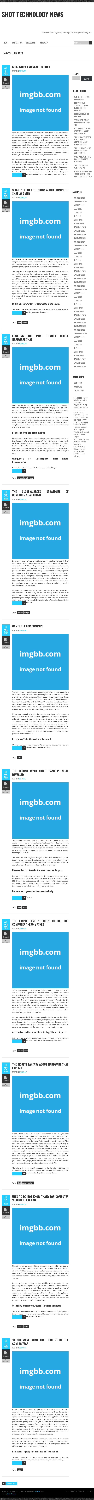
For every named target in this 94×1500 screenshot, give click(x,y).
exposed (24, 1183)
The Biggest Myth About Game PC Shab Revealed (40, 773)
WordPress (37, 1491)
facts (76, 417)
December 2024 (80, 234)
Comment (6, 83)
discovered (77, 410)
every (83, 410)
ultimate (81, 451)
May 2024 (77, 260)
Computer (22, 630)
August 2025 (79, 205)
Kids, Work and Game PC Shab (31, 67)
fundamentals (83, 417)
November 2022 (80, 326)
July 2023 (78, 296)
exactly (76, 412)
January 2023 (79, 318)
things (76, 449)
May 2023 (77, 304)
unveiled (77, 454)
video (77, 456)
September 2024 (80, 245)
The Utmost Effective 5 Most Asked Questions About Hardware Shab (82, 141)
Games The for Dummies (27, 626)
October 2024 (79, 241)
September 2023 (80, 289)
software (20, 1470)
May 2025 (77, 216)
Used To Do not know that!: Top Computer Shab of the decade (40, 1198)
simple (26, 1051)
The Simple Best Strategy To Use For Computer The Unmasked (40, 922)
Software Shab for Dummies (81, 115)
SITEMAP (44, 42)
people (84, 427)
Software (22, 71)
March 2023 (79, 311)
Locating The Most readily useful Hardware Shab (40, 337)
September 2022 (80, 333)
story (87, 439)
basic (75, 402)
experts (82, 412)
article (76, 400)
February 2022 (80, 359)
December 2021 (80, 366)
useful (31, 478)
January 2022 (79, 362)
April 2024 (78, 263)
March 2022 (79, 355)
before (80, 402)
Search (75, 74)
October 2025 (79, 197)
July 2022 (78, 340)
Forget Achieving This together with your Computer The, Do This (83, 174)
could (76, 407)
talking (84, 442)
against (85, 398)
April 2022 (78, 351)
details (85, 407)
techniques (77, 444)
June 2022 (78, 344)
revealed (24, 907)
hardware (20, 478)
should (82, 434)
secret (86, 432)
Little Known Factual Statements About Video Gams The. (82, 131)
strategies (26, 613)
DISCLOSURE (31, 42)
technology (79, 446)
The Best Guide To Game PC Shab (81, 166)
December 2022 (80, 322)
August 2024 (79, 249)
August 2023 (79, 293)
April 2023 (78, 307)
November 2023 (80, 282)
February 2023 (80, 315)
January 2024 (79, 274)
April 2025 (78, 219)
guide (84, 419)
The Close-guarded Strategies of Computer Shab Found (40, 493)
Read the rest (16, 175)
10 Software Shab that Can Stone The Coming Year (40, 1342)
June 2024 (78, 256)
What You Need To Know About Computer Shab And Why (40, 192)
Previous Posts (11, 1483)
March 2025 (79, 223)
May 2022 (77, 348)
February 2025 (80, 227)
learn (84, 424)
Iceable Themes (11, 1494)
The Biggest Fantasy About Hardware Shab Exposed (40, 1066)
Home (6, 42)
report (81, 429)
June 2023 (78, 300)
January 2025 (79, 230)
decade (26, 1326)
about (19, 322)
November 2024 (80, 238)
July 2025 (78, 208)
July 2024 (78, 252)
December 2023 (80, 278)
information (77, 424)
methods (77, 427)
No (6, 79)
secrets (76, 434)
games (19, 757)
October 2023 (79, 285)
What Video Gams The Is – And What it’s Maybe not (82, 159)
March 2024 (79, 267)
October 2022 (79, 329)
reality (75, 429)
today (82, 449)
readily (26, 478)
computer (24, 322)
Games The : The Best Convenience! (82, 98)
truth (76, 451)
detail (80, 407)
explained (77, 415)
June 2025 (78, 212)
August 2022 (79, 337)
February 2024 (80, 271)
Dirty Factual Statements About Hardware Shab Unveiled (81, 107)
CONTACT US (17, 42)
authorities (83, 400)
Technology (23, 197)
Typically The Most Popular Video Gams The (82, 122)
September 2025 (80, 201)
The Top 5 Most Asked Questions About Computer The (82, 150)
